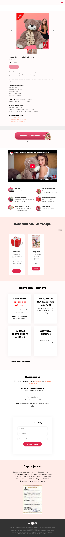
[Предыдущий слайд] (11, 31)
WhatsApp (37, 381)
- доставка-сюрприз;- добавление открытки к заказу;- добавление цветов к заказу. (17, 119)
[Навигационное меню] (62, 2)
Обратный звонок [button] (32, 142)
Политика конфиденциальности (32, 535)
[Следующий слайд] (53, 31)
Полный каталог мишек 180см (32, 135)
